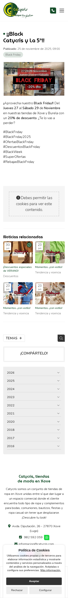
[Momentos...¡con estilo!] (50, 252)
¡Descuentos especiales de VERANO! (17, 269)
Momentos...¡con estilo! (48, 267)
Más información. (50, 570)
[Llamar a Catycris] (53, 11)
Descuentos (10, 276)
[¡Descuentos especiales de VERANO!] (18, 252)
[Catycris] (18, 10)
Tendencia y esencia (48, 272)
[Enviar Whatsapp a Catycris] (46, 537)
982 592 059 (33, 537)
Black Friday (13, 55)
